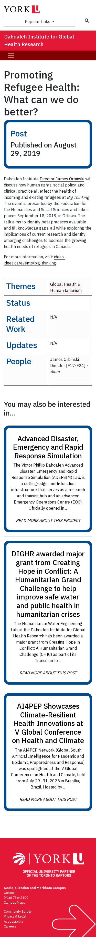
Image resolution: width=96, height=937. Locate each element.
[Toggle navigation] (11, 55)
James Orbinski (64, 359)
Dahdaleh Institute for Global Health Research (39, 40)
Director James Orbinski (62, 178)
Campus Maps (14, 902)
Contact (10, 893)
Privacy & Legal (15, 916)
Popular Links (38, 21)
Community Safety (17, 911)
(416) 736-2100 (16, 897)
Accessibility (13, 921)
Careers (10, 926)
